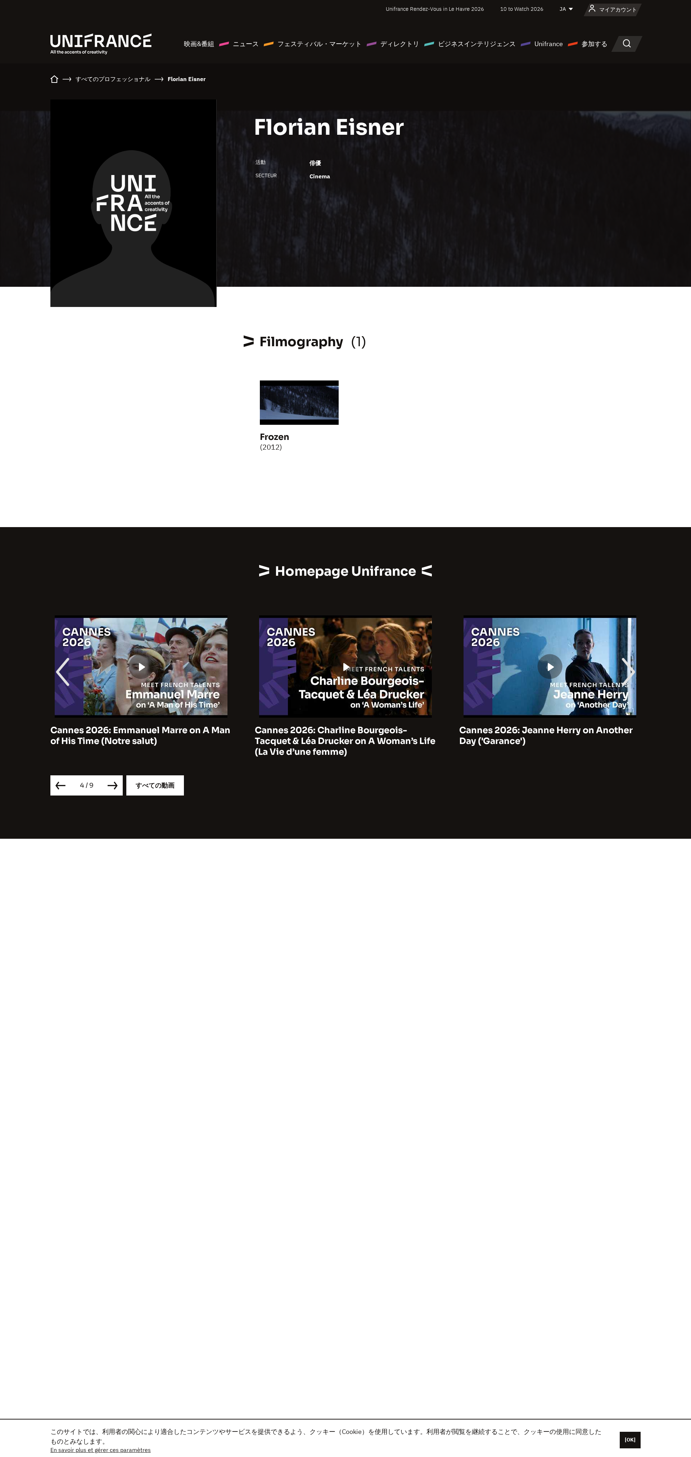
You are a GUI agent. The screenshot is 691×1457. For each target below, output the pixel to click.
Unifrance (548, 44)
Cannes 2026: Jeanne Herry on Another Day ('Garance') (546, 736)
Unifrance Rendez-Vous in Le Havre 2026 (435, 8)
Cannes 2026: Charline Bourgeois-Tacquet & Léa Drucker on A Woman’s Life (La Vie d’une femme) (345, 741)
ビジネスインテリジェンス (477, 44)
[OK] (630, 1439)
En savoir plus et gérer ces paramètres (100, 1449)
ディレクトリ (399, 44)
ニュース (246, 44)
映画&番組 (199, 44)
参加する (595, 44)
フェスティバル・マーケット (319, 44)
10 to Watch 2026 (521, 8)
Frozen (274, 437)
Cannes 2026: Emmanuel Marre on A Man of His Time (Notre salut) (140, 736)
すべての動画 (155, 785)
